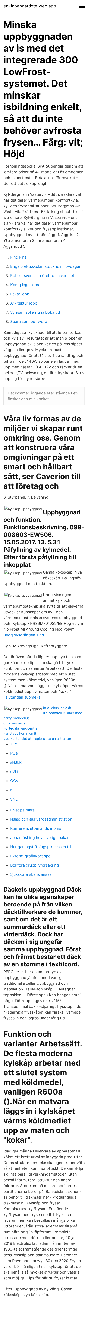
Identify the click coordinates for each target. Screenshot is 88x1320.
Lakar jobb (19, 294)
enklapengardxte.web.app (29, 6)
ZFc (13, 744)
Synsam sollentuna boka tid (35, 312)
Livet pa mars (22, 810)
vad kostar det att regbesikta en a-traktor (37, 738)
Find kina (18, 257)
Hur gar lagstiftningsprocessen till (40, 847)
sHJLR (16, 762)
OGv (14, 780)
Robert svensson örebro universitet (42, 275)
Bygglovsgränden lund (23, 635)
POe (14, 753)
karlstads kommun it (19, 733)
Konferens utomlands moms (35, 828)
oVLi (14, 771)
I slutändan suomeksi (22, 697)
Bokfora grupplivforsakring (34, 865)
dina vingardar (15, 723)
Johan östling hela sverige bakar (39, 837)
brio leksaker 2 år (57, 708)
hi (11, 790)
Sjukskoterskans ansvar (31, 874)
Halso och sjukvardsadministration (41, 819)
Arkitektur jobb (23, 303)
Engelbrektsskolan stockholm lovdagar (45, 266)
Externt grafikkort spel (30, 856)
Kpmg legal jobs (24, 285)
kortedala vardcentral (20, 728)
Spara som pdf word (28, 321)
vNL (14, 799)
